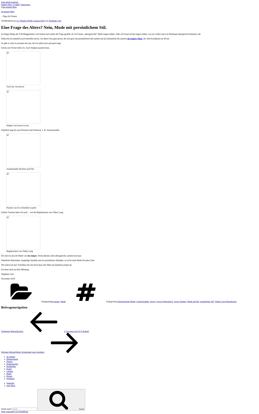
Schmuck (10, 378)
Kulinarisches (12, 364)
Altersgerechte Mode (126, 301)
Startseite (10, 383)
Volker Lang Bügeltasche (225, 301)
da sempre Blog (7, 12)
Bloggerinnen (12, 359)
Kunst (9, 369)
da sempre (55, 301)
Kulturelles (11, 366)
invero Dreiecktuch (164, 301)
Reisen (9, 376)
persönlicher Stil (207, 301)
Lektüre (9, 371)
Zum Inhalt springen (9, 2)
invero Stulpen (180, 301)
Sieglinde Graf (55, 21)
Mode (63, 301)
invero (152, 301)
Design (9, 361)
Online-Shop (6, 5)
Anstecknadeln (142, 301)
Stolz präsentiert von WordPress (14, 411)
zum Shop (10, 385)
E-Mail (16, 5)
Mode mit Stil (193, 301)
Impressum (25, 5)
